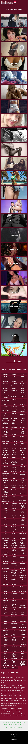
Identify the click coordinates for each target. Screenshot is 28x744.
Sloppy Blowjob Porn (17, 727)
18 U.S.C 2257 (14, 734)
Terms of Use (14, 739)
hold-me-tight (14, 349)
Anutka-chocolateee (14, 263)
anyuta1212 (14, 34)
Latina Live (19, 722)
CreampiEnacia (14, 163)
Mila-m (14, 92)
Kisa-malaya (14, 306)
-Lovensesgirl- (14, 63)
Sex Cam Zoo (21, 724)
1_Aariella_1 (14, 49)
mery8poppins (14, 120)
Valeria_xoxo (14, 235)
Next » (19, 361)
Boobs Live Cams (13, 726)
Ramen (14, 292)
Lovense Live (6, 722)
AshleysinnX (14, 249)
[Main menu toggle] (25, 2)
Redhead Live (21, 726)
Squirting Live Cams (12, 724)
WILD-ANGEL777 (14, 149)
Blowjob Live (6, 726)
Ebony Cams (9, 727)
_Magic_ (14, 77)
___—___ (14, 192)
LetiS (14, 321)
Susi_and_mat (14, 206)
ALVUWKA (14, 178)
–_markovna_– (14, 135)
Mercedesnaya (14, 220)
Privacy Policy (14, 737)
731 (16, 361)
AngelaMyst (14, 278)
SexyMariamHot (14, 20)
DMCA (14, 736)
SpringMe (14, 335)
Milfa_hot (14, 106)
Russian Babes (13, 722)
